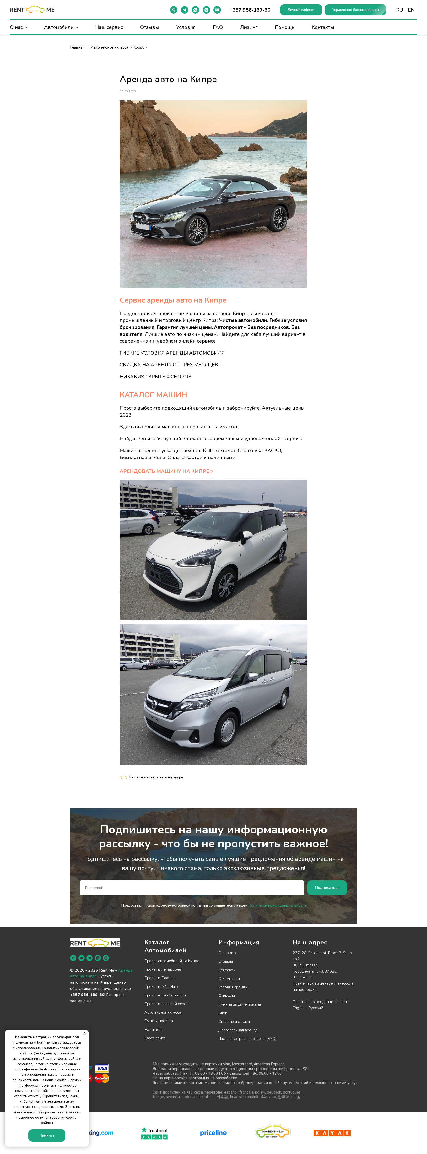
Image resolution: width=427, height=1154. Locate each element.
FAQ (218, 27)
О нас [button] (17, 27)
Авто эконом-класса (109, 47)
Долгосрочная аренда (237, 1030)
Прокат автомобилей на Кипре (171, 961)
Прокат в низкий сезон (165, 995)
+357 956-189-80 (87, 994)
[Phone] (173, 10)
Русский (315, 1008)
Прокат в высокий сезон (166, 1004)
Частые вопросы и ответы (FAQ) (247, 1038)
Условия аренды (233, 987)
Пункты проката (158, 1021)
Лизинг (248, 27)
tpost (139, 47)
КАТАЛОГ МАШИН (153, 395)
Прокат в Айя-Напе (161, 986)
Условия (186, 27)
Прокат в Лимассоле (162, 969)
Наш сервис (109, 27)
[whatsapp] (195, 10)
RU (399, 10)
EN (411, 10)
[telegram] (184, 10)
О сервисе (227, 952)
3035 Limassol (306, 965)
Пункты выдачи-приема (239, 1004)
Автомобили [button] (59, 27)
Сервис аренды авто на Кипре (173, 300)
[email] (217, 10)
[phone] (73, 958)
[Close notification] (85, 1033)
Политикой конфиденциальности (277, 905)
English (299, 1008)
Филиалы (226, 995)
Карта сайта (155, 1038)
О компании (229, 978)
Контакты (323, 27)
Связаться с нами (234, 1021)
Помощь (284, 27)
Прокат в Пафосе (160, 978)
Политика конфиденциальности (321, 1002)
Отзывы (149, 27)
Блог (222, 1013)
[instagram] (206, 10)
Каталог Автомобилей (165, 946)
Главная (77, 47)
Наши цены (154, 1029)
